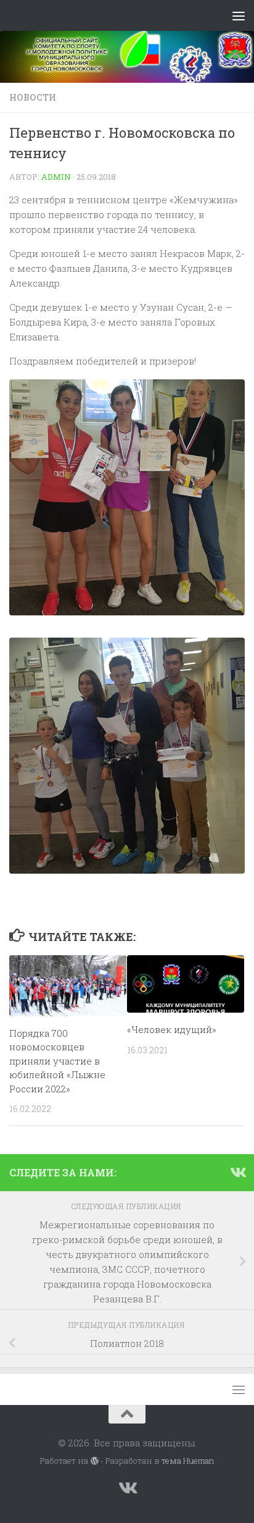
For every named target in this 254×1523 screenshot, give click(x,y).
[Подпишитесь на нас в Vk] (237, 1172)
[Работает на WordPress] (94, 1461)
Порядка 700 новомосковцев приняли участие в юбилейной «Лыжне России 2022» (57, 1061)
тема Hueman (188, 1460)
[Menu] (238, 15)
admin (56, 176)
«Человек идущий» (171, 1029)
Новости (32, 97)
